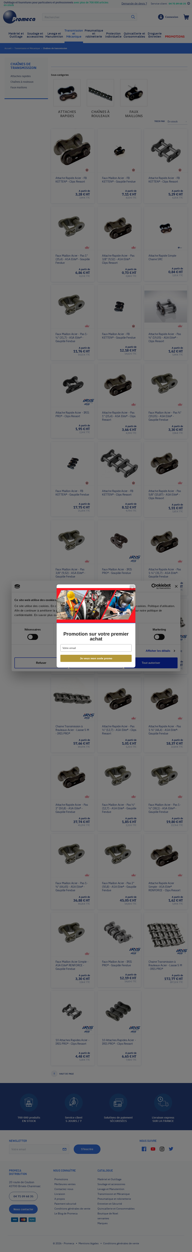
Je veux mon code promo (96, 658)
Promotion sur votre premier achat (96, 636)
